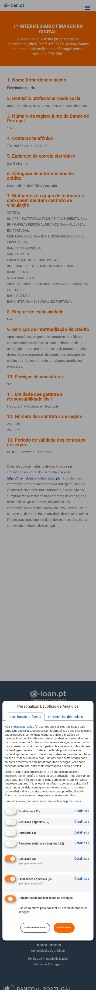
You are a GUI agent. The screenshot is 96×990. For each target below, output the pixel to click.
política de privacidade (66, 801)
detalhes (81, 811)
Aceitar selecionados (35, 927)
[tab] (25, 717)
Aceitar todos (64, 927)
